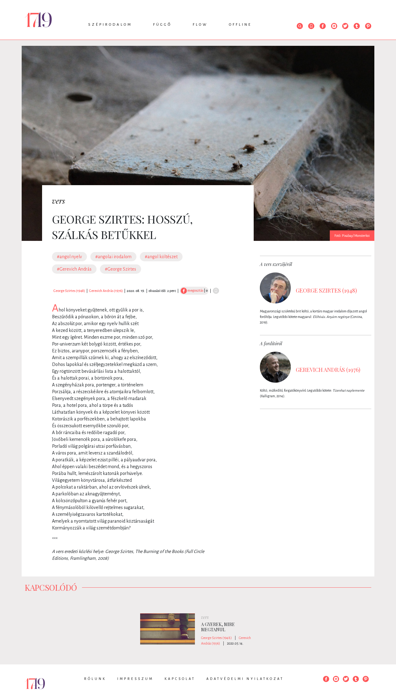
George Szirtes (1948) (69, 291)
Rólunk (95, 679)
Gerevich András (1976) (106, 291)
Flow (200, 25)
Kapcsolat (180, 679)
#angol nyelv (69, 256)
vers (58, 201)
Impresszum (135, 679)
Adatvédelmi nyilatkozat (245, 679)
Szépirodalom (110, 25)
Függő (162, 25)
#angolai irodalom (113, 256)
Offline (240, 25)
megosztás (195, 290)
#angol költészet (161, 256)
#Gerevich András (74, 269)
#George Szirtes (120, 269)
